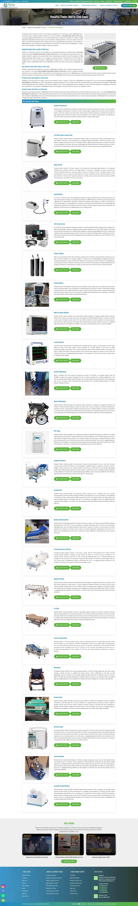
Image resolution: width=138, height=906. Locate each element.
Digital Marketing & (101, 904)
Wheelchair (57, 668)
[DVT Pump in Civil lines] (37, 442)
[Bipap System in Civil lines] (37, 176)
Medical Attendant (74, 878)
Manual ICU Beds (59, 579)
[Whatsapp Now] (3, 896)
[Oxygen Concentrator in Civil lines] (37, 117)
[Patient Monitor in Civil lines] (37, 294)
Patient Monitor (58, 283)
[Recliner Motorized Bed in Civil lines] (37, 531)
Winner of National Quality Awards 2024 (81, 1)
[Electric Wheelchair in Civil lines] (37, 413)
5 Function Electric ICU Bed (62, 549)
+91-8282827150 (8, 1)
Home (57, 5)
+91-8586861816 (103, 890)
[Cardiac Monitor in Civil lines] (37, 354)
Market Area (25, 896)
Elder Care (72, 888)
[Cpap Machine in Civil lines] (37, 206)
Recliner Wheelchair (60, 372)
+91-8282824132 (103, 888)
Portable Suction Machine (62, 786)
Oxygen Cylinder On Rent (52, 880)
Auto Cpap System (59, 224)
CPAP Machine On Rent (52, 885)
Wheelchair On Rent (51, 888)
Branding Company (111, 904)
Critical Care (73, 891)
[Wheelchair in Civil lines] (37, 679)
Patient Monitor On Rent (52, 891)
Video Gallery (25, 885)
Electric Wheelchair (60, 401)
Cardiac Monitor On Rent (52, 893)
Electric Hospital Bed (60, 638)
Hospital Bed (58, 490)
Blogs (102, 1)
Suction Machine (59, 756)
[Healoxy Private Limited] (9, 5)
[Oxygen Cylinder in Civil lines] (37, 265)
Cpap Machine (58, 194)
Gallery (24, 883)
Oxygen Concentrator (60, 105)
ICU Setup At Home (51, 875)
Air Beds (56, 608)
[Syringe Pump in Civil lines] (37, 709)
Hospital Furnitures (60, 460)
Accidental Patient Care (76, 883)
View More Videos (69, 861)
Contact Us (109, 1)
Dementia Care (74, 893)
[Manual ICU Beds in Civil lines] (37, 590)
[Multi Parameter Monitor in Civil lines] (37, 324)
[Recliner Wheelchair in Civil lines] (37, 383)
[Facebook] (132, 1)
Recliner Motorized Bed (61, 520)
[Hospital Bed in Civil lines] (37, 501)
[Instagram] (135, 1)
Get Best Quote (63, 122)
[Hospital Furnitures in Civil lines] (37, 472)
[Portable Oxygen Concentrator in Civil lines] (37, 146)
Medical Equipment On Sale (108, 5)
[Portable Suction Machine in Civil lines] (37, 797)
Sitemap (24, 893)
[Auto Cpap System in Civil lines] (37, 235)
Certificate (128, 1)
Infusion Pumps (58, 727)
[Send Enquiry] (3, 900)
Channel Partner (118, 1)
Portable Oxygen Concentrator (63, 135)
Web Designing (92, 904)
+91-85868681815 (103, 892)
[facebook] (3, 891)
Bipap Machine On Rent (52, 883)
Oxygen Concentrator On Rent (54, 878)
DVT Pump (57, 431)
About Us (97, 1)
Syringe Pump (58, 697)
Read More (75, 122)
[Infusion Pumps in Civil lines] (37, 738)
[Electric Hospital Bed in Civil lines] (37, 649)
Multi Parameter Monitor (61, 312)
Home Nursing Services (89, 5)
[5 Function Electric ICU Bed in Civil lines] (37, 561)
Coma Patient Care (75, 885)
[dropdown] (79, 5)
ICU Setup (72, 875)
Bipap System (58, 165)
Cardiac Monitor (59, 342)
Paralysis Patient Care (75, 880)
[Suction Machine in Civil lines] (37, 768)
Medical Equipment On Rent (69, 5)
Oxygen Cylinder (59, 253)
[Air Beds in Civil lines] (37, 620)
